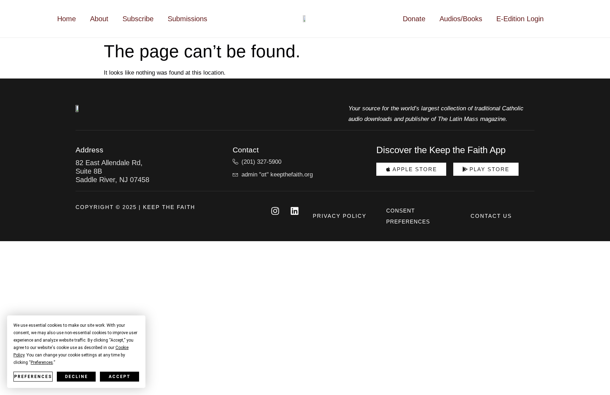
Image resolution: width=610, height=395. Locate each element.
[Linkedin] (294, 211)
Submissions (187, 19)
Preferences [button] (42, 362)
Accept (120, 376)
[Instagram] (275, 211)
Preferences (33, 376)
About (99, 19)
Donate (414, 19)
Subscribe (138, 19)
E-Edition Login (520, 19)
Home (66, 19)
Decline (76, 376)
